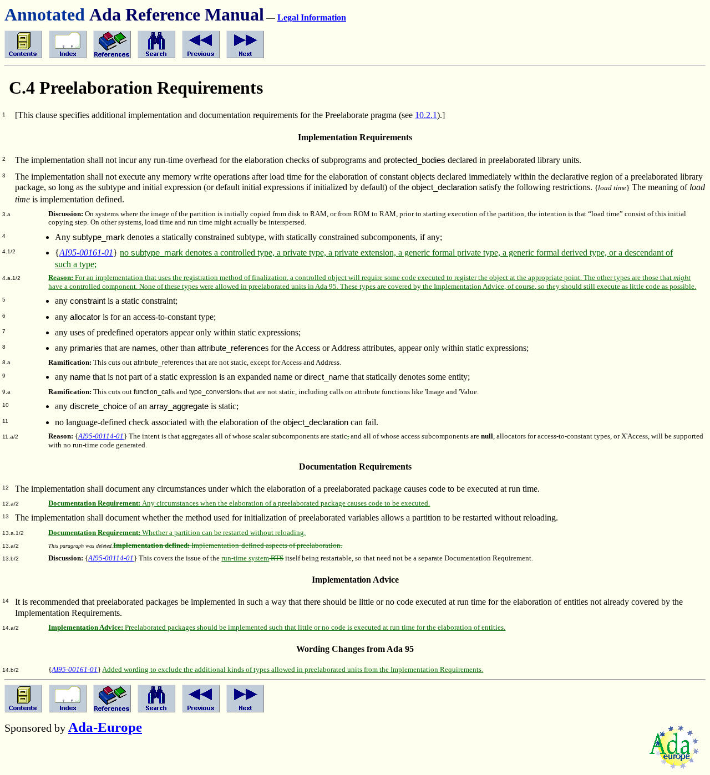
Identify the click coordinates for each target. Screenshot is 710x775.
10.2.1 (426, 115)
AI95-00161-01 (86, 252)
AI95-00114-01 (101, 436)
